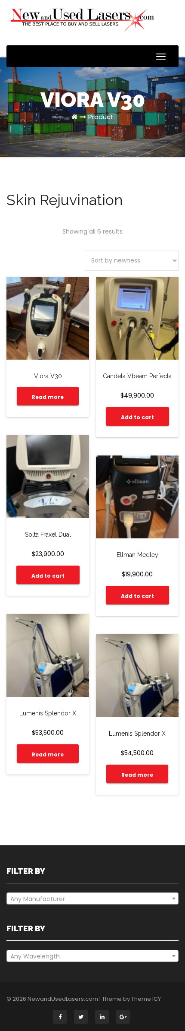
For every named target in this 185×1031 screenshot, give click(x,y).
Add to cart (137, 417)
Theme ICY (146, 999)
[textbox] (92, 899)
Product (101, 116)
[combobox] (92, 898)
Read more (48, 397)
